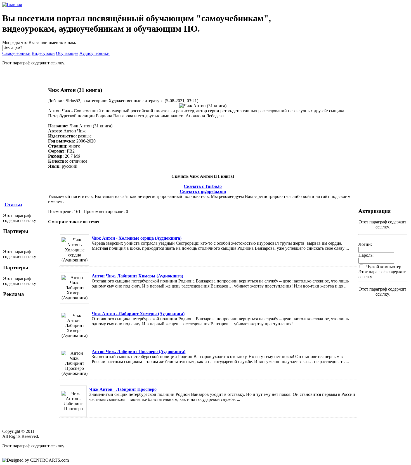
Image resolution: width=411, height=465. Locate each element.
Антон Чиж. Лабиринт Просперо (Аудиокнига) (138, 351)
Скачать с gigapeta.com (203, 191)
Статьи (13, 204)
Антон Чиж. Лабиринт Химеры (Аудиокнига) (137, 276)
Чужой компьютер (383, 266)
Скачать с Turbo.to (203, 186)
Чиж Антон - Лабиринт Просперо (123, 389)
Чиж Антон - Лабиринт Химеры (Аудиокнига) (138, 313)
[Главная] (12, 4)
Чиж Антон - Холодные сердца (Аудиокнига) (136, 238)
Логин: (365, 244)
